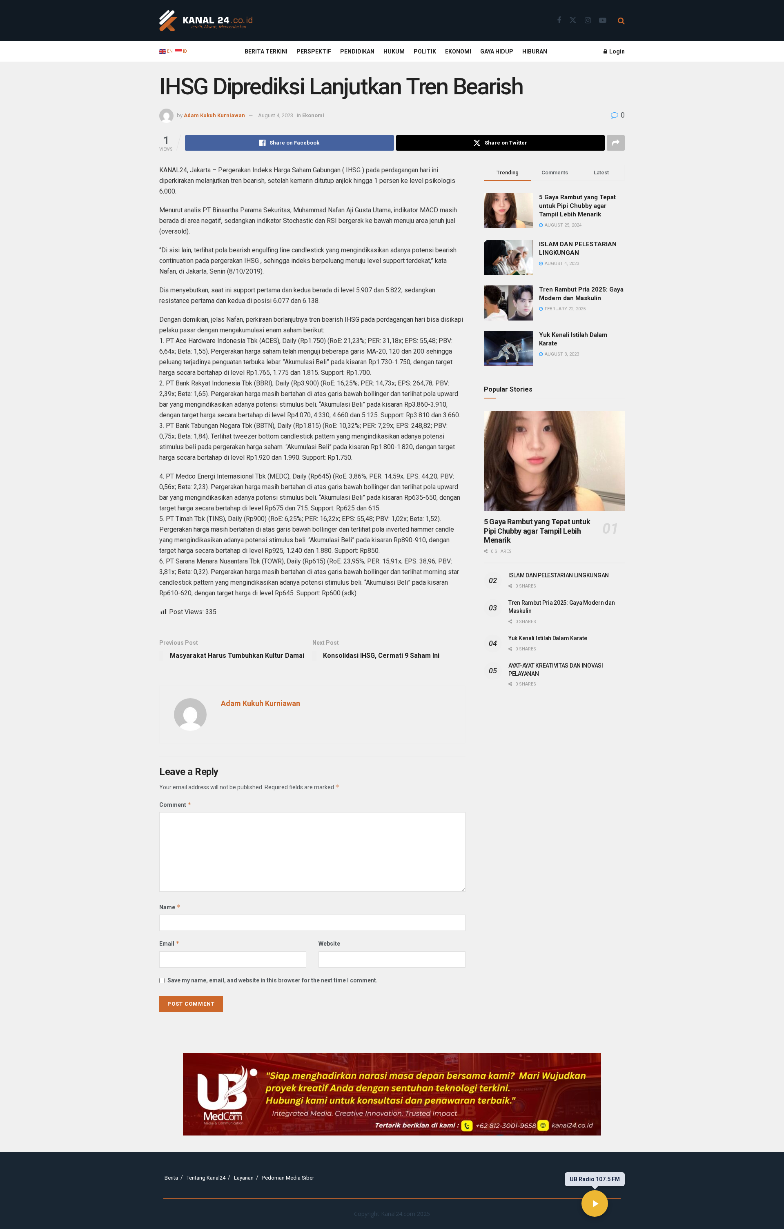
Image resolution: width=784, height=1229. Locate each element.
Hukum (394, 51)
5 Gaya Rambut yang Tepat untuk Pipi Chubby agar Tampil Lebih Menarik (577, 206)
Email (169, 943)
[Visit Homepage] (205, 21)
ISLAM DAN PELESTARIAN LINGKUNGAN (558, 575)
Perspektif (313, 51)
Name (169, 907)
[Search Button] (621, 21)
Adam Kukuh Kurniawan (214, 115)
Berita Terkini (266, 51)
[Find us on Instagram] (588, 20)
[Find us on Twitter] (573, 20)
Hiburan (534, 51)
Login (616, 51)
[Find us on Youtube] (602, 20)
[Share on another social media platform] (616, 143)
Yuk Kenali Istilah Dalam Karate (547, 638)
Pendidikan (357, 51)
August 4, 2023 (275, 115)
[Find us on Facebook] (559, 20)
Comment (175, 804)
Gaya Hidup (496, 51)
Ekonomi (458, 51)
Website (329, 943)
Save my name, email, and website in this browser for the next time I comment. (272, 980)
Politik (425, 51)
